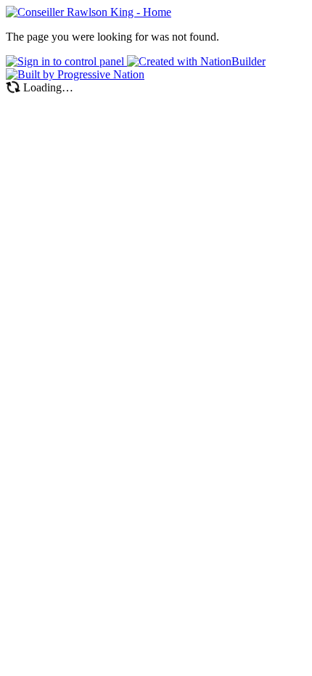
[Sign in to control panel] (66, 61)
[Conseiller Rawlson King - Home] (88, 12)
